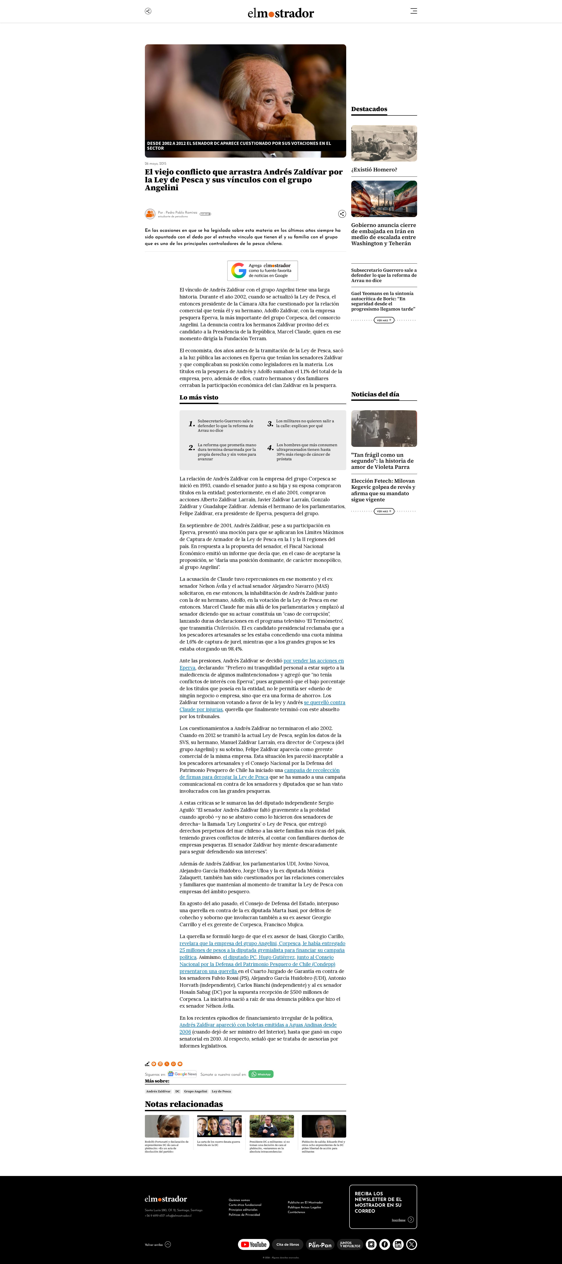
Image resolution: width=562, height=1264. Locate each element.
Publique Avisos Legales (304, 1207)
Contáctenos (296, 1211)
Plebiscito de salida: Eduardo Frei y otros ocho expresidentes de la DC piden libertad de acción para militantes (323, 1146)
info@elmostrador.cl (178, 1215)
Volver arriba (154, 1244)
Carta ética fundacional (245, 1204)
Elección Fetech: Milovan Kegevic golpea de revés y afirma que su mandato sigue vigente (383, 490)
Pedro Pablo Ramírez (181, 212)
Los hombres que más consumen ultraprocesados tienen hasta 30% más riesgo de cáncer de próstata (307, 452)
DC (177, 1091)
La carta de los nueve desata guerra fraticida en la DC (218, 1143)
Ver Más (204, 214)
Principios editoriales (243, 1209)
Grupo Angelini (195, 1091)
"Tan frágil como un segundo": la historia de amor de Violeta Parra (382, 461)
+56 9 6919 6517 (155, 1215)
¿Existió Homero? (374, 169)
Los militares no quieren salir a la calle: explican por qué (305, 423)
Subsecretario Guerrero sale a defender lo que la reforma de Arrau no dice (226, 425)
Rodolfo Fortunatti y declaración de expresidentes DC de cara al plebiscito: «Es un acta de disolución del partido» (166, 1146)
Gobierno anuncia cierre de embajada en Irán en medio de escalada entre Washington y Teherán (383, 234)
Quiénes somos (239, 1199)
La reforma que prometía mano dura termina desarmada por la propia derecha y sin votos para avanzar (227, 452)
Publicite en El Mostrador (305, 1202)
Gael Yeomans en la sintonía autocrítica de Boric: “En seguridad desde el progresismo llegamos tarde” (383, 301)
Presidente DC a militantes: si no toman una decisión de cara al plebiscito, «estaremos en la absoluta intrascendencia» (270, 1146)
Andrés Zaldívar (158, 1091)
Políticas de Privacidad (244, 1214)
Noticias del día (375, 394)
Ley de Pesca (221, 1091)
